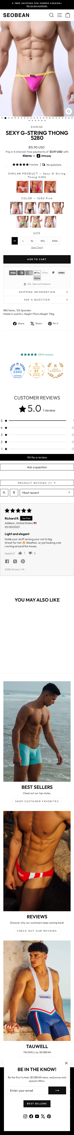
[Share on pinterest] (23, 561)
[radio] (22, 187)
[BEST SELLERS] (37, 731)
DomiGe (37, 126)
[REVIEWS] (37, 861)
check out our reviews (37, 930)
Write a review (37, 457)
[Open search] (4, 492)
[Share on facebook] (7, 561)
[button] (21, 164)
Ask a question (37, 299)
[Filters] (14, 492)
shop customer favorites (37, 801)
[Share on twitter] (15, 561)
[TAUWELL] (37, 991)
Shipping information (37, 291)
